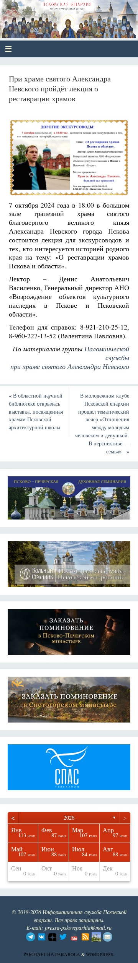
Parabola (67, 954)
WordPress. (100, 954)
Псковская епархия (62, 16)
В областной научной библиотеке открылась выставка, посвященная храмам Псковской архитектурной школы (36, 411)
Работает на (39, 954)
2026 (69, 817)
